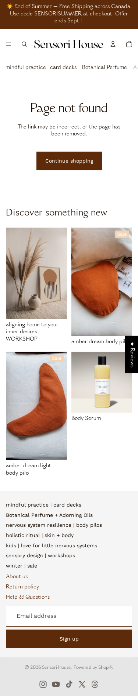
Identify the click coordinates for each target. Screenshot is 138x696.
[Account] (113, 44)
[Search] (24, 44)
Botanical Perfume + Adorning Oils (49, 515)
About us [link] (17, 577)
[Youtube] (56, 684)
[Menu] (8, 44)
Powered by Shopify (93, 668)
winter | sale (21, 566)
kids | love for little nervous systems (51, 545)
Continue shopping (69, 161)
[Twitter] (82, 684)
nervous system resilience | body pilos (54, 525)
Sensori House (56, 668)
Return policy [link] (22, 587)
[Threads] (95, 684)
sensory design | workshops (40, 555)
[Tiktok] (69, 684)
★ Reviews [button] (131, 354)
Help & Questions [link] (28, 597)
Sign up (69, 639)
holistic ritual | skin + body (40, 535)
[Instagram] (43, 684)
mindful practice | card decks (41, 67)
